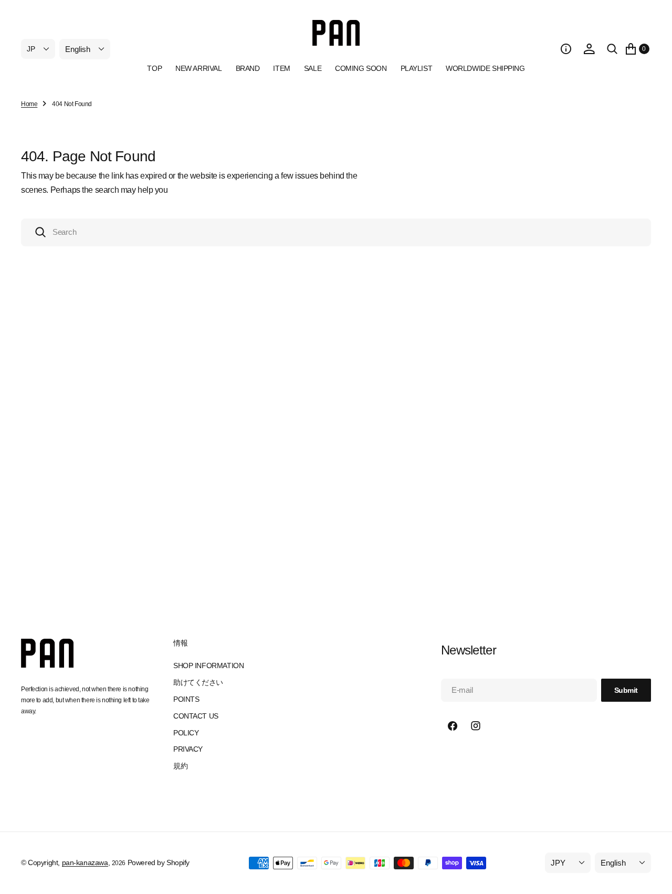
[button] (566, 48)
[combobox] (336, 232)
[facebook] (452, 725)
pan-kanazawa (85, 862)
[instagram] (475, 725)
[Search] (612, 48)
